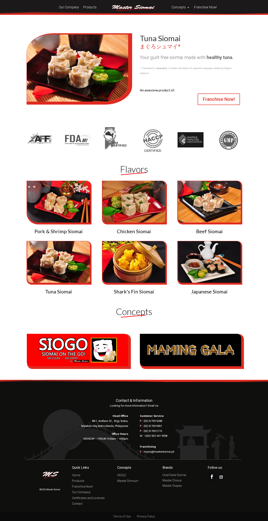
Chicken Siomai (134, 231)
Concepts (178, 7)
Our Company (69, 7)
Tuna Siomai (58, 291)
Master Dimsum (127, 481)
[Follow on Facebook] (212, 476)
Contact (77, 504)
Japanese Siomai (209, 291)
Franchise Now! (205, 7)
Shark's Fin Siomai (134, 291)
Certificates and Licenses (88, 498)
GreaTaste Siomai (174, 475)
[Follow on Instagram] (221, 477)
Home (76, 475)
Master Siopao (172, 486)
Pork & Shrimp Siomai (59, 231)
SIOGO (121, 475)
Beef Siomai (209, 231)
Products (90, 7)
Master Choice (172, 481)
